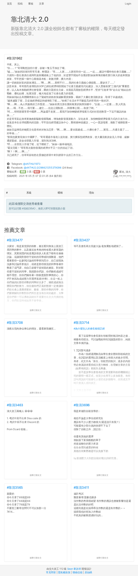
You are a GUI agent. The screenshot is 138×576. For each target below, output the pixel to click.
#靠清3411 (81, 487)
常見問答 (51, 572)
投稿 (20, 3)
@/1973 (31, 163)
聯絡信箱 (77, 572)
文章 (41, 3)
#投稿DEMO (29, 208)
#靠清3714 (81, 322)
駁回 (36, 171)
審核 (30, 3)
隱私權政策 (64, 572)
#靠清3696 (82, 405)
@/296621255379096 (42, 167)
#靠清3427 (82, 240)
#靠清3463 (15, 405)
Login (128, 3)
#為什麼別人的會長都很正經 (89, 328)
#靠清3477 (15, 240)
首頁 (9, 3)
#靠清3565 (15, 487)
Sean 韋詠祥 (74, 568)
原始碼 (88, 572)
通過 (23, 171)
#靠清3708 (15, 322)
